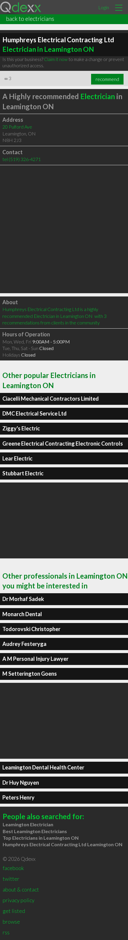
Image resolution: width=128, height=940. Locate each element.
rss (6, 932)
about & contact (21, 889)
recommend (107, 79)
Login (103, 7)
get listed (14, 911)
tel (21, 159)
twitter (11, 878)
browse (11, 921)
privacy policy (19, 900)
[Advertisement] (64, 229)
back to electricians (30, 18)
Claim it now (56, 59)
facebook (13, 868)
